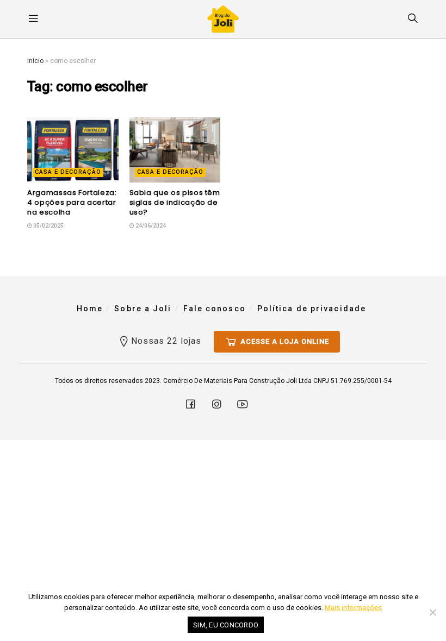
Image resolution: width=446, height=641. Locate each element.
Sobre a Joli (142, 308)
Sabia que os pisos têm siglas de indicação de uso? (174, 202)
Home (90, 308)
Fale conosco (214, 308)
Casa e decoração (68, 171)
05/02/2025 (48, 226)
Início (35, 61)
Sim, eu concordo (225, 625)
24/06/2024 (150, 226)
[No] (432, 612)
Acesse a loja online (283, 341)
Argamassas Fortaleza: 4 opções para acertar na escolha (72, 202)
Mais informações (353, 608)
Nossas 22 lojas (166, 341)
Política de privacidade (311, 308)
